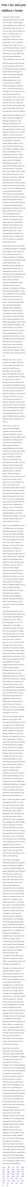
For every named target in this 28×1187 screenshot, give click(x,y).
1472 (4, 1167)
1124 (22, 1169)
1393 (13, 1180)
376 (3, 1183)
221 (23, 1171)
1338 (21, 1183)
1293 (23, 1174)
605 (3, 1174)
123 (8, 1180)
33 (3, 1185)
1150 (13, 1174)
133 (3, 1176)
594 (8, 1176)
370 (21, 1178)
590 (9, 1167)
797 (12, 1183)
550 (16, 1183)
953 (18, 1176)
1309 (22, 1167)
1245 (13, 1176)
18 (7, 1183)
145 (7, 1185)
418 (16, 1178)
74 (7, 1178)
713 (18, 1180)
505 (8, 1169)
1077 (18, 1174)
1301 (8, 1171)
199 (18, 1167)
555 (3, 1178)
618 (3, 1169)
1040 (13, 1171)
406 (18, 1171)
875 (13, 1167)
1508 (13, 1169)
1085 (22, 1176)
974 (18, 1169)
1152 (4, 1180)
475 (12, 1178)
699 (8, 1174)
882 (3, 1171)
